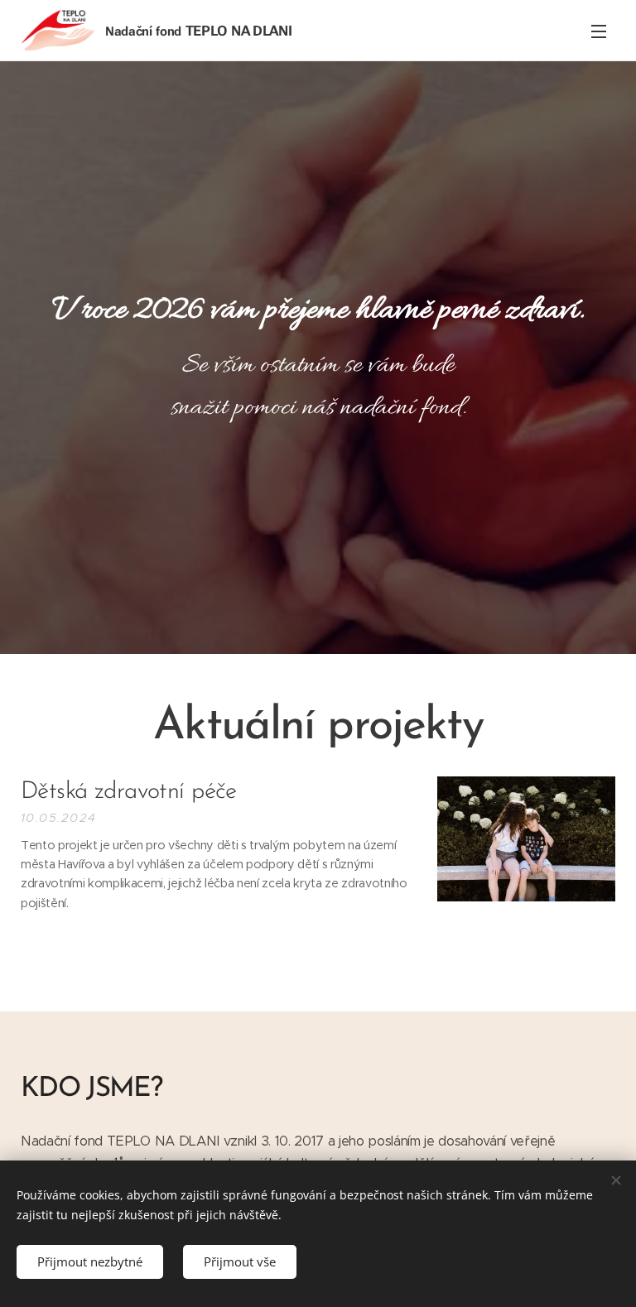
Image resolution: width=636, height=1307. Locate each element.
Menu (598, 30)
